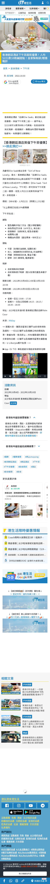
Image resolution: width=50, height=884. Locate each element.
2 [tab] (22, 15)
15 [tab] (27, 21)
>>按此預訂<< (12, 146)
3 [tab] (24, 15)
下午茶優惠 (9, 466)
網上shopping (32, 456)
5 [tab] (29, 15)
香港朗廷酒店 (10, 461)
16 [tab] (29, 21)
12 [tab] (32, 18)
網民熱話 (5, 835)
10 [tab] (27, 18)
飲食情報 (15, 68)
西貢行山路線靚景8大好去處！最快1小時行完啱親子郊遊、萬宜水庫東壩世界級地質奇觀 (33, 725)
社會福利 (5, 827)
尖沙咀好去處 (29, 817)
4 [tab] (27, 15)
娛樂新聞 (32, 12)
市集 (14, 817)
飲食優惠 (9, 471)
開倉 (19, 817)
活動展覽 (5, 817)
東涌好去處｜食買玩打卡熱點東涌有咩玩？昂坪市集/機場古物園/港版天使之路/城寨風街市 (33, 709)
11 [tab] (29, 18)
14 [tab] (24, 21)
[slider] (24, 376)
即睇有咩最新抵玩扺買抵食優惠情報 (23, 434)
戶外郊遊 (27, 684)
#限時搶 (42, 852)
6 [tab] (32, 15)
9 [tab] (24, 18)
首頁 (5, 68)
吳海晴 (10, 75)
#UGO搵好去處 (8, 849)
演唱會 (8, 8)
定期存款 (42, 12)
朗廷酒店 (25, 461)
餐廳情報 (24, 824)
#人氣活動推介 (23, 849)
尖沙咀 (13, 403)
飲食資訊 (23, 466)
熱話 (25, 732)
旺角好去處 (6, 824)
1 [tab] (19, 15)
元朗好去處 (21, 820)
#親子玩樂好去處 (9, 852)
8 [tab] (22, 18)
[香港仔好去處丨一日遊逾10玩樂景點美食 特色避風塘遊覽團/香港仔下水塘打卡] (11, 693)
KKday (12, 320)
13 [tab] (22, 21)
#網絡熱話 (6, 858)
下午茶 (26, 68)
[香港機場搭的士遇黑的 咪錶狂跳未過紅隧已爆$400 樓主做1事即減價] (11, 741)
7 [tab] (19, 18)
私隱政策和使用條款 (29, 866)
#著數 (42, 855)
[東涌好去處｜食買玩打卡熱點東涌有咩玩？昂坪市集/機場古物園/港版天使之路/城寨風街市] (11, 709)
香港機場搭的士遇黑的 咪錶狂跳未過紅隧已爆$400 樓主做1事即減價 (32, 740)
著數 (7, 456)
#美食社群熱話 (37, 849)
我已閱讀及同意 (25, 873)
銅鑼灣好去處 (7, 820)
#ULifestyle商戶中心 (28, 855)
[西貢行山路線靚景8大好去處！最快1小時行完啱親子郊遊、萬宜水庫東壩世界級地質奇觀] (11, 725)
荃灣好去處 (33, 820)
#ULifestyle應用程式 (28, 852)
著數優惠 (17, 456)
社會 (16, 824)
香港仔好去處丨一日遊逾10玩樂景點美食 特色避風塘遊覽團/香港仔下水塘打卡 (33, 693)
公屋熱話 (22, 12)
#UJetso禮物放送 (9, 855)
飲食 (19, 471)
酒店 (34, 466)
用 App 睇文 (40, 81)
